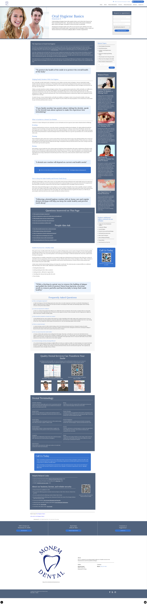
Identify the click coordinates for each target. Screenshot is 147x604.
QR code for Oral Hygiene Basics (37, 516)
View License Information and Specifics (52, 500)
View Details (43, 504)
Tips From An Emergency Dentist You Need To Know (106, 159)
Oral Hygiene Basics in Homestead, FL (78, 170)
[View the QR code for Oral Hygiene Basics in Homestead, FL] (77, 375)
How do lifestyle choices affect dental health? (43, 237)
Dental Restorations (103, 48)
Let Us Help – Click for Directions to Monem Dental (52, 378)
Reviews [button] (135, 4)
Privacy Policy (32, 592)
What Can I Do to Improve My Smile (106, 58)
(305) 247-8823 (72, 29)
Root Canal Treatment (103, 235)
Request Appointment (73, 530)
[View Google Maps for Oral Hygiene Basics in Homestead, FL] (52, 377)
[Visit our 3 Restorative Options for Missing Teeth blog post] (106, 122)
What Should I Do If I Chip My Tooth (106, 56)
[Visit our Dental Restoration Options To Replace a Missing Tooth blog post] (106, 88)
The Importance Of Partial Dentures (104, 193)
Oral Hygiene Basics (41, 513)
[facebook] (110, 592)
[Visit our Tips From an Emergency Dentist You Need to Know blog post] (106, 155)
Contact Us (123, 530)
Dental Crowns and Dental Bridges (106, 231)
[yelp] (112, 592)
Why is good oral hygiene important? (41, 214)
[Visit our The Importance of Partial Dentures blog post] (106, 190)
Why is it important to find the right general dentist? (44, 233)
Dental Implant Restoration (104, 46)
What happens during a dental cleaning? (42, 231)
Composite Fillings (103, 227)
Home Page (58, 480)
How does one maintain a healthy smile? (42, 223)
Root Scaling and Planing (104, 237)
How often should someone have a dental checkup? (44, 229)
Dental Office (101, 240)
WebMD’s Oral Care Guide (42, 483)
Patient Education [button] (128, 4)
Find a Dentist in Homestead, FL (105, 61)
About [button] (105, 4)
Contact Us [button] (141, 4)
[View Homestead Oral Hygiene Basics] (24, 38)
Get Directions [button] (24, 530)
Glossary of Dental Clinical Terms (56, 478)
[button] (1, 602)
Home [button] (101, 4)
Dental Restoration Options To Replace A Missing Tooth (105, 91)
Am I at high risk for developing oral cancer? (43, 235)
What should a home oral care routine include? (43, 218)
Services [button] (120, 4)
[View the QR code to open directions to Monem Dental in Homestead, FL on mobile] (86, 492)
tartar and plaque (55, 49)
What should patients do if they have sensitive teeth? (45, 240)
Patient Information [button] (112, 4)
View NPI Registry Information (61, 502)
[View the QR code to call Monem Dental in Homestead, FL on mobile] (106, 261)
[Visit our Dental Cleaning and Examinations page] (62, 390)
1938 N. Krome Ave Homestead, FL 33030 (122, 1)
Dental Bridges (102, 229)
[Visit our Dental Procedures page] (79, 390)
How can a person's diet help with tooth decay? (43, 220)
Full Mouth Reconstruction (104, 233)
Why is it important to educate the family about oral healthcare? (47, 216)
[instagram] (115, 592)
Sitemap (37, 592)
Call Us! (138, 1)
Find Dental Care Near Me (104, 242)
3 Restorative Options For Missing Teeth (105, 125)
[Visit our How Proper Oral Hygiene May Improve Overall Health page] (46, 390)
